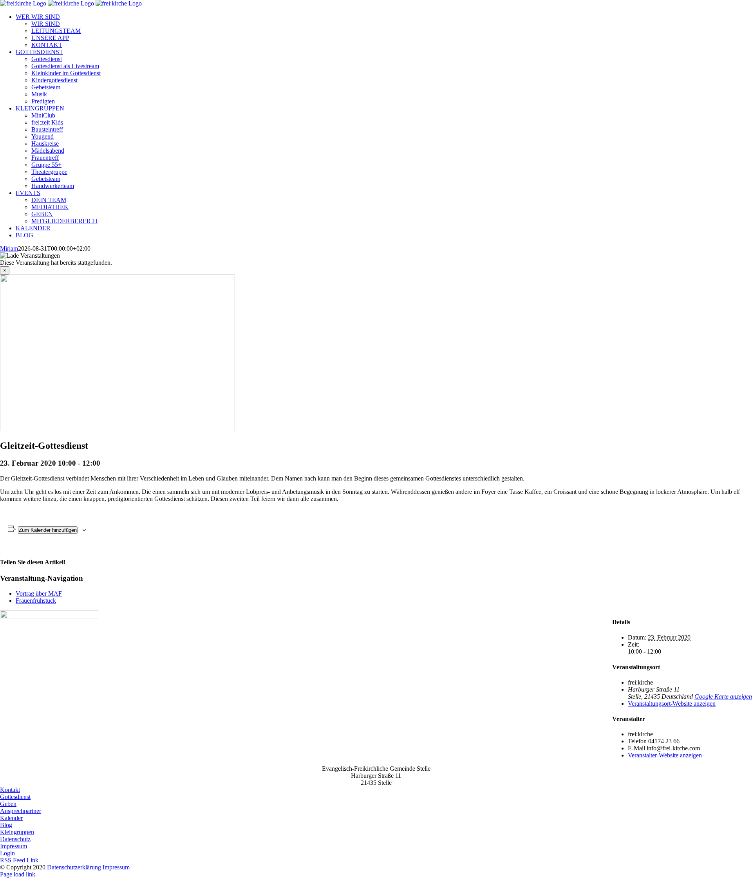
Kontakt (10, 789)
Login (7, 853)
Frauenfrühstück (36, 600)
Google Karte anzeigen (723, 696)
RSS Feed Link (19, 860)
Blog (6, 825)
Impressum (13, 846)
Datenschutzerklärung (74, 867)
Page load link (17, 874)
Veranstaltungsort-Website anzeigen (672, 703)
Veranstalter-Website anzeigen (665, 755)
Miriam (9, 248)
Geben (8, 803)
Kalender (11, 818)
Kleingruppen (17, 832)
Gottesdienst (15, 796)
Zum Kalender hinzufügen (48, 530)
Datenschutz (15, 839)
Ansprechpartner (20, 811)
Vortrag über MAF (39, 593)
